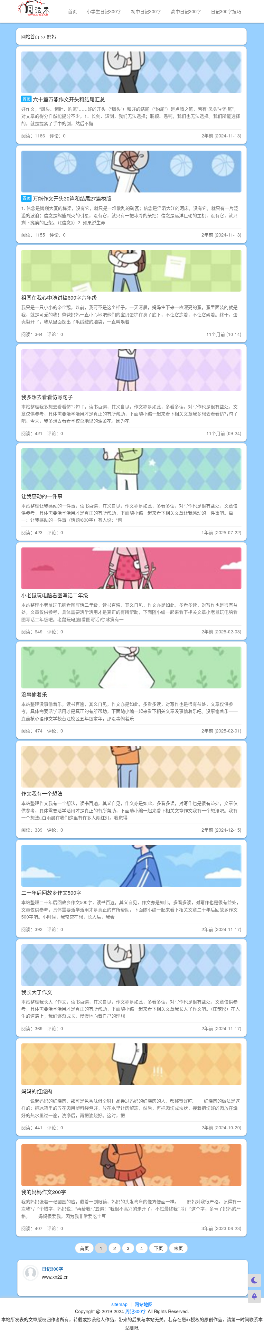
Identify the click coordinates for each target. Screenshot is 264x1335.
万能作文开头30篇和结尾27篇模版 (72, 198)
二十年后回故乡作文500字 (51, 892)
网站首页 (30, 36)
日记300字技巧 (226, 11)
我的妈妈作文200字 (43, 1192)
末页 (178, 1248)
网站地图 (144, 1304)
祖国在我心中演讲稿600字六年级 (59, 297)
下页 (158, 1248)
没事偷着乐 (34, 694)
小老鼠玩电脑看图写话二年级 (54, 595)
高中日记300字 (186, 11)
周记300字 (135, 1311)
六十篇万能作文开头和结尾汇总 (69, 99)
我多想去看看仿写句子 (47, 397)
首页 (72, 11)
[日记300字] (37, 8)
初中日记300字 (146, 11)
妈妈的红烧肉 (36, 1091)
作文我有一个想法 (41, 793)
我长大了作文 (36, 992)
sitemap (119, 1304)
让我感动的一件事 (41, 496)
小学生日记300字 (104, 11)
